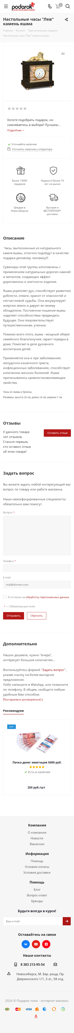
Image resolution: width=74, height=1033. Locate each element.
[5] (25, 108)
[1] (10, 108)
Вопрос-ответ (37, 895)
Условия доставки (37, 872)
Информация (37, 853)
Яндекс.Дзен (46, 944)
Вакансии (37, 844)
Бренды (37, 901)
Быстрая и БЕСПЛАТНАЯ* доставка (52, 211)
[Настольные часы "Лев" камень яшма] (37, 71)
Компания (37, 825)
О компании (37, 832)
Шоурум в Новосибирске (19, 209)
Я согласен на (38, 597)
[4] (21, 108)
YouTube (36, 944)
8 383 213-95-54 (33, 964)
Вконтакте (26, 944)
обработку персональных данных (47, 597)
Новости (37, 838)
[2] (13, 108)
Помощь (37, 861)
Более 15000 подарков (19, 182)
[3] (17, 108)
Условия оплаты (37, 867)
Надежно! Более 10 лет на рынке (52, 182)
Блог (37, 889)
